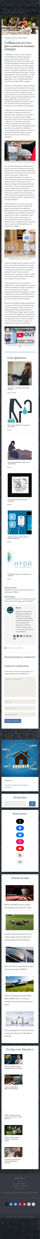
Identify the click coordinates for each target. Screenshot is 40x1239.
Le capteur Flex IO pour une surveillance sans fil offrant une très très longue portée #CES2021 (20, 600)
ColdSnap (13, 97)
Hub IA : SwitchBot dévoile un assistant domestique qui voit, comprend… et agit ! (18, 906)
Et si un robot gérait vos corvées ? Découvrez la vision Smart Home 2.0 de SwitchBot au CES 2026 (19, 1033)
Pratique (10, 648)
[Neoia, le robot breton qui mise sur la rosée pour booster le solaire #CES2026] (19, 955)
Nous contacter (20, 1188)
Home (4, 8)
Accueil (20, 1181)
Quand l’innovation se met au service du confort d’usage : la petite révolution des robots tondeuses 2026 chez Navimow (17, 937)
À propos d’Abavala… (20, 1184)
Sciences (33, 8)
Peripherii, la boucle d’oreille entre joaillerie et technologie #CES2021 (19, 591)
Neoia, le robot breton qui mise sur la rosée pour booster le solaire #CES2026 (18, 967)
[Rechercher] (32, 803)
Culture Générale (17, 8)
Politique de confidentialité (20, 1186)
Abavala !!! (20, 1178)
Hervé (26, 38)
